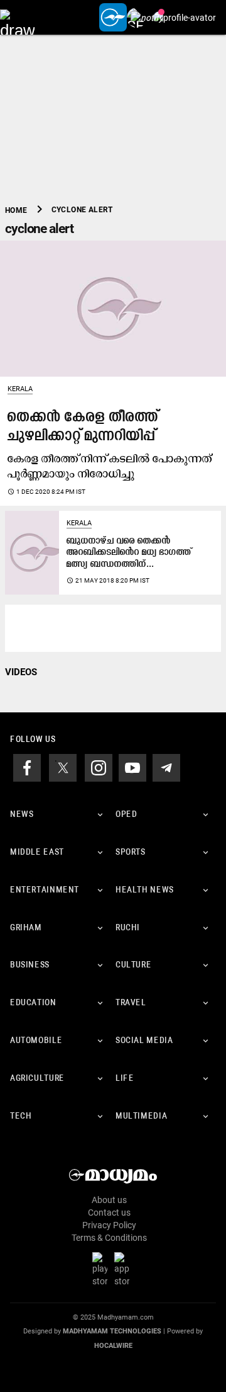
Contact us (109, 1212)
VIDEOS (21, 672)
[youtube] (132, 767)
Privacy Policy (109, 1225)
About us (109, 1200)
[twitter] (63, 767)
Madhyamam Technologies (112, 1331)
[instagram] (99, 767)
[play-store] (102, 1269)
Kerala (20, 389)
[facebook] (27, 767)
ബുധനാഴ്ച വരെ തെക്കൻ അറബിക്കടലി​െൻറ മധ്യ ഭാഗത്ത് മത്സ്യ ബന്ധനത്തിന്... (129, 553)
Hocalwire (113, 1346)
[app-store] (124, 1269)
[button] (17, 17)
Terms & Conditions (109, 1238)
